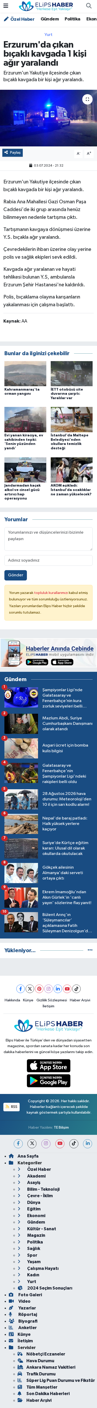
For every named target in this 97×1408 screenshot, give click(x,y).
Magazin (35, 1235)
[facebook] (18, 1143)
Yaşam (33, 1262)
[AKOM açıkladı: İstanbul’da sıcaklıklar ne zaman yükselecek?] (72, 469)
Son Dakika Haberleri (48, 1393)
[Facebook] (20, 989)
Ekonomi (35, 1215)
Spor (31, 1255)
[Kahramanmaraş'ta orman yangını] (25, 373)
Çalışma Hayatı (42, 1268)
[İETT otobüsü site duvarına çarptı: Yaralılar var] (72, 373)
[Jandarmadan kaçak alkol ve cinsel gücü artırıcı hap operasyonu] (25, 469)
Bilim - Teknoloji (42, 1189)
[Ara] (89, 6)
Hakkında (12, 1000)
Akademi (36, 1176)
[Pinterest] (39, 989)
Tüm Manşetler (41, 1387)
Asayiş (33, 1182)
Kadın (32, 1275)
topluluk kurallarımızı (51, 593)
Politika (72, 19)
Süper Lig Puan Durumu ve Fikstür (60, 1380)
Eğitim (33, 1209)
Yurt (48, 35)
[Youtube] (67, 989)
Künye (28, 1000)
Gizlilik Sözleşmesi (51, 1000)
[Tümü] (90, 950)
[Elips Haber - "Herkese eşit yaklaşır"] (46, 6)
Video (24, 1301)
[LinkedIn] (58, 989)
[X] (30, 989)
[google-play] (48, 1082)
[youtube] (59, 1143)
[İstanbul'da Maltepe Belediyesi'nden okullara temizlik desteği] (72, 419)
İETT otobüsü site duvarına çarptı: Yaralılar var (67, 394)
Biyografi (28, 1321)
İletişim (48, 1006)
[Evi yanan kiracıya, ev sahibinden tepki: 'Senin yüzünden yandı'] (25, 419)
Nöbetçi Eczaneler (45, 1354)
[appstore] (48, 1066)
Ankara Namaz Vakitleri (50, 1367)
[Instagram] (48, 989)
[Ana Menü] (5, 6)
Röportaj (27, 1314)
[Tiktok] (76, 989)
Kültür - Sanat (41, 1229)
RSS (13, 1107)
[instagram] (45, 1143)
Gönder (15, 575)
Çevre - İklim (39, 1196)
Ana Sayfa (28, 1156)
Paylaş (15, 152)
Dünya (33, 1202)
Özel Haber (22, 19)
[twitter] (31, 1143)
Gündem (50, 19)
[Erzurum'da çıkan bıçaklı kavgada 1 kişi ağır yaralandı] (48, 118)
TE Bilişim (61, 1127)
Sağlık (33, 1248)
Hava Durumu (40, 1361)
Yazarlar (27, 1308)
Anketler (27, 1327)
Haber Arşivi (80, 1000)
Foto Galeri (30, 1295)
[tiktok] (73, 1143)
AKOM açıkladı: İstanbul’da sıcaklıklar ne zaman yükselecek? (71, 490)
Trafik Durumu (41, 1374)
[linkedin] (87, 1143)
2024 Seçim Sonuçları (49, 1288)
